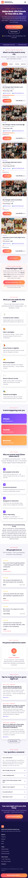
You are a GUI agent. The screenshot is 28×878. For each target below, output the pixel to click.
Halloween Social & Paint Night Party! (14, 237)
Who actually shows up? (9, 770)
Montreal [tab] (23, 64)
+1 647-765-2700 (5, 859)
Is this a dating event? (8, 775)
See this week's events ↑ (14, 816)
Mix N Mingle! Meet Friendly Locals (13, 87)
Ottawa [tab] (11, 64)
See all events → (14, 258)
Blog (2, 843)
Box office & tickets (6, 861)
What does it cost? (8, 797)
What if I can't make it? (9, 787)
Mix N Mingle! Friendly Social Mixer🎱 (13, 124)
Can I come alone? (7, 757)
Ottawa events (4, 849)
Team (2, 841)
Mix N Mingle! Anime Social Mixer (12, 200)
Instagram (3, 863)
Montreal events (5, 853)
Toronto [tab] (17, 64)
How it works (14, 31)
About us (3, 836)
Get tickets (7, 100)
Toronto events (5, 851)
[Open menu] (25, 2)
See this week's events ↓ (14, 27)
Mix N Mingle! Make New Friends (12, 162)
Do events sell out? (8, 792)
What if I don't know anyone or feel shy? (12, 781)
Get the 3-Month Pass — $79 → (14, 282)
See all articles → (14, 741)
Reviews (3, 839)
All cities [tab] (5, 64)
